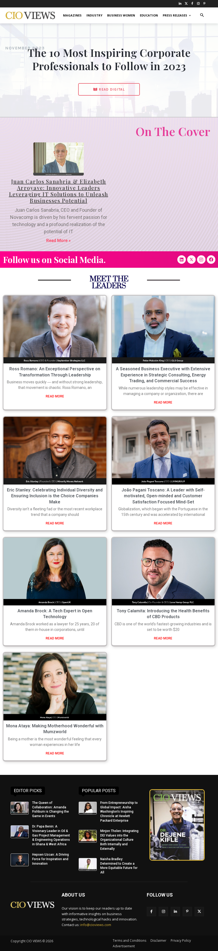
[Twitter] (186, 4)
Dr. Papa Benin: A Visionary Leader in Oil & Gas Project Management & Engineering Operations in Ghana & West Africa (51, 835)
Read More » (58, 240)
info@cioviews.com (95, 924)
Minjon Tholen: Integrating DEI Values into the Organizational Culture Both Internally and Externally (119, 840)
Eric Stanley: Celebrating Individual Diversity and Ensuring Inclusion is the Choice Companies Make (55, 495)
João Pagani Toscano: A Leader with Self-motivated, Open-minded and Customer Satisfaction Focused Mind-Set (163, 495)
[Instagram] (198, 4)
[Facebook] (192, 4)
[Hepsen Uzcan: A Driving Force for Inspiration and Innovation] (20, 860)
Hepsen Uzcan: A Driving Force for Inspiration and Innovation (50, 859)
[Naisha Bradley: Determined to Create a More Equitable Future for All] (88, 864)
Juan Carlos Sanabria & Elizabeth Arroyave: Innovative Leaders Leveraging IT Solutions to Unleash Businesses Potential (58, 191)
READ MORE (55, 396)
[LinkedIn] (180, 4)
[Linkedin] (181, 259)
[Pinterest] (204, 4)
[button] (201, 15)
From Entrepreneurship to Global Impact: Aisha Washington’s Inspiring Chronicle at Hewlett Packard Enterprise (119, 811)
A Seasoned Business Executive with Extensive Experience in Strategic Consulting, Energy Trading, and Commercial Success (163, 374)
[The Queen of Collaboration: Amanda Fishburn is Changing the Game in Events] (20, 808)
